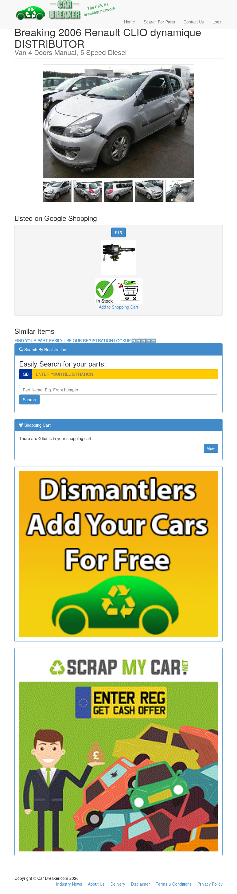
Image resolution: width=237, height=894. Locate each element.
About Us (96, 884)
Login (217, 22)
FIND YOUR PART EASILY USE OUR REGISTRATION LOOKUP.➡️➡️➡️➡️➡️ (85, 340)
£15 (118, 232)
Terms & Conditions (174, 884)
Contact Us (194, 22)
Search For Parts (159, 22)
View (211, 448)
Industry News (69, 884)
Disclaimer (140, 884)
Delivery (117, 884)
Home (129, 22)
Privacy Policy (210, 884)
